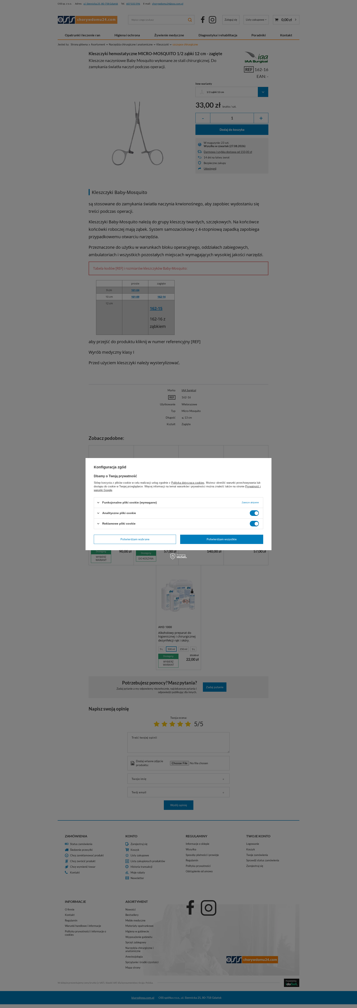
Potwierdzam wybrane (134, 539)
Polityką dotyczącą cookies (187, 482)
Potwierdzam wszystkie (222, 539)
